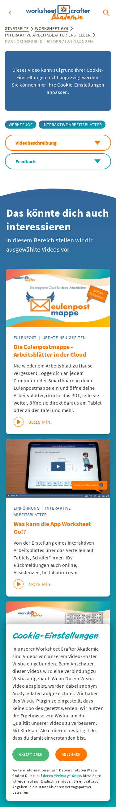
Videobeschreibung (36, 143)
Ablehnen (71, 754)
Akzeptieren (31, 754)
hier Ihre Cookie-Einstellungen (70, 85)
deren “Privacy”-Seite (62, 775)
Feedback (25, 161)
